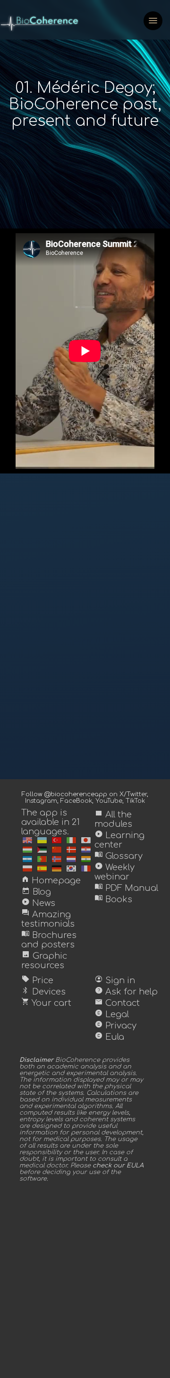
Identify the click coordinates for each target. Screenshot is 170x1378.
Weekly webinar (114, 872)
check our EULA (118, 1165)
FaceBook (76, 801)
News (38, 903)
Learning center (119, 840)
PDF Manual (126, 888)
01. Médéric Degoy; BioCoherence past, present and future (85, 104)
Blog (36, 892)
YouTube (108, 801)
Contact (117, 1003)
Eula (109, 1037)
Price (37, 980)
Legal (111, 1014)
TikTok (135, 801)
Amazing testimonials (48, 919)
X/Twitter (133, 794)
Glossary (118, 856)
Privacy (115, 1025)
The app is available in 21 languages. (50, 822)
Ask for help (126, 991)
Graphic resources (44, 960)
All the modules (113, 819)
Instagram (41, 801)
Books (113, 899)
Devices (43, 991)
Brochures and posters (48, 939)
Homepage (51, 880)
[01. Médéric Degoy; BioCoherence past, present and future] (27, 840)
